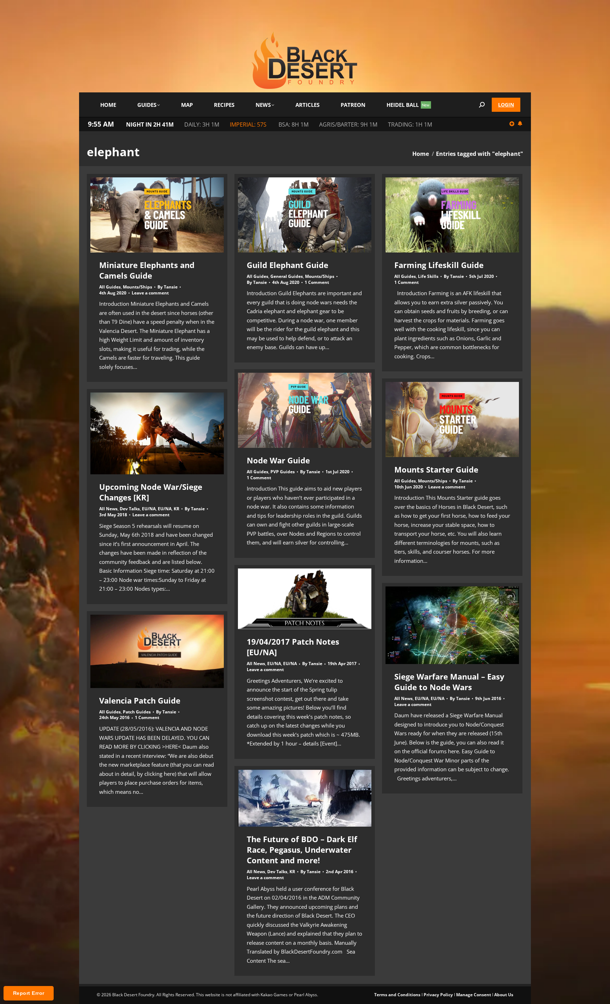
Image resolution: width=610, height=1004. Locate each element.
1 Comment (317, 282)
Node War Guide (278, 460)
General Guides (286, 276)
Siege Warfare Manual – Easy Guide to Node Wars (449, 681)
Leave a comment (150, 293)
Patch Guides (137, 712)
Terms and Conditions (397, 995)
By (167, 287)
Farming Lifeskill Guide (439, 265)
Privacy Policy (438, 995)
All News (108, 509)
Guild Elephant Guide (287, 265)
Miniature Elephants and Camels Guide (147, 270)
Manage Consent (473, 995)
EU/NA (149, 509)
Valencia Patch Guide (139, 700)
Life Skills (428, 276)
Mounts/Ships (137, 287)
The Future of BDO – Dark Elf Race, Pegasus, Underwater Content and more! (302, 849)
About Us (503, 995)
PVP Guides (282, 472)
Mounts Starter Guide (436, 469)
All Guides (110, 287)
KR (176, 509)
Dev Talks (130, 509)
